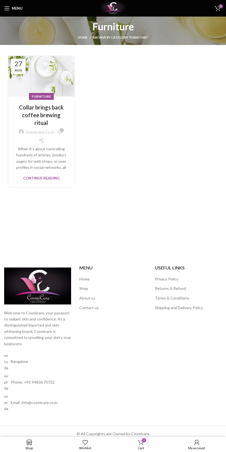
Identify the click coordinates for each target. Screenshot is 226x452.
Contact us (89, 307)
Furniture (41, 96)
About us (87, 298)
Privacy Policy (166, 279)
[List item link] (37, 382)
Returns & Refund (170, 288)
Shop (83, 288)
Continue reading (41, 178)
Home (82, 37)
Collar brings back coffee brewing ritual (41, 115)
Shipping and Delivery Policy (179, 307)
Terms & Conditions (172, 298)
